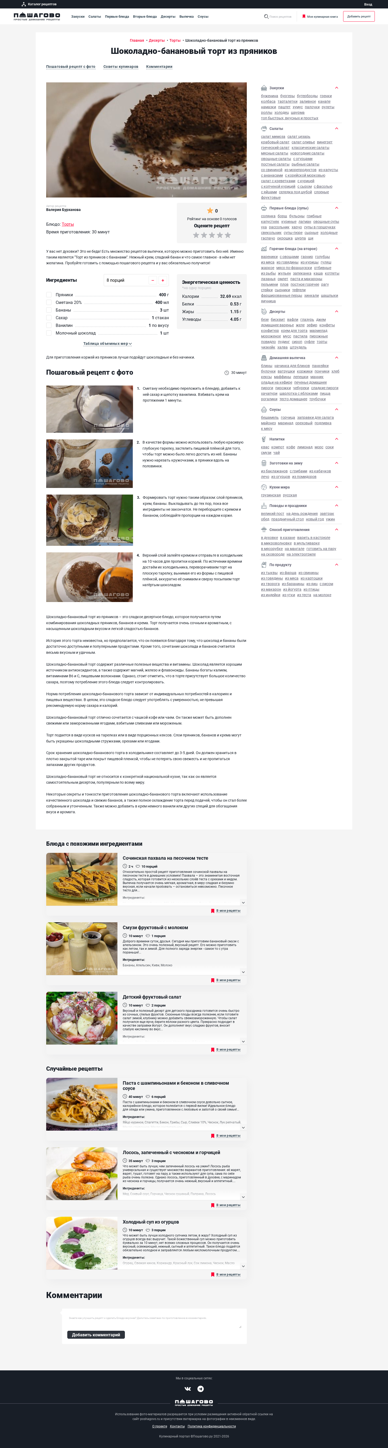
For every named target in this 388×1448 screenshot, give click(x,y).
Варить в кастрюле (313, 537)
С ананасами (272, 175)
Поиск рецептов (280, 16)
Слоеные (321, 191)
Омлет (283, 278)
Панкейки (320, 365)
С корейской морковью (305, 175)
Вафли (292, 319)
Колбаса (268, 101)
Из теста (304, 594)
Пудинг (284, 341)
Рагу (325, 284)
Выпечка (186, 16)
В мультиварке (307, 543)
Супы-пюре (293, 232)
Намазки (268, 106)
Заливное (308, 101)
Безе (265, 319)
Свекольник (271, 232)
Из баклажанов (274, 470)
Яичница (268, 300)
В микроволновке (276, 543)
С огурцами (303, 158)
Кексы (266, 376)
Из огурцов (280, 476)
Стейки (267, 289)
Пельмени (269, 284)
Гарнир (307, 256)
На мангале (294, 548)
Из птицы (311, 589)
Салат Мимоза (273, 136)
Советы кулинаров (121, 66)
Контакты (177, 1426)
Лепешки (300, 376)
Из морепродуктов (300, 169)
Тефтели (299, 289)
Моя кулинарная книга (322, 16)
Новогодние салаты (307, 153)
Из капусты (328, 169)
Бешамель (270, 417)
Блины (266, 365)
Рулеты (328, 106)
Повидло (268, 341)
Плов (284, 284)
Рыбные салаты (305, 164)
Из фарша (288, 572)
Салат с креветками (278, 180)
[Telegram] (200, 1389)
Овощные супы (326, 221)
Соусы (203, 16)
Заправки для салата (315, 417)
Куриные (288, 221)
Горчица (288, 417)
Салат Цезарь (298, 136)
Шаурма (298, 112)
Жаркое (267, 267)
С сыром (304, 186)
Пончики (322, 371)
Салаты (94, 16)
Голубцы (322, 256)
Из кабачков (320, 470)
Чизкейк (268, 347)
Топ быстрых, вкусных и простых (289, 117)
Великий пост (272, 513)
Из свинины (309, 572)
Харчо (297, 226)
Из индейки (270, 594)
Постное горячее (305, 284)
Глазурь (307, 319)
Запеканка (302, 273)
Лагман (305, 221)
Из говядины (288, 262)
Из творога (270, 583)
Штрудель (298, 347)
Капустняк (270, 221)
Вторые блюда (145, 16)
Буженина (269, 95)
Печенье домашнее (310, 382)
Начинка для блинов (292, 365)
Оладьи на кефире (276, 382)
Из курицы (310, 262)
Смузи (266, 452)
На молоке (322, 594)
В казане (287, 537)
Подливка (323, 422)
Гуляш (326, 262)
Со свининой (271, 169)
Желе (300, 324)
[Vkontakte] (187, 1389)
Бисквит (278, 319)
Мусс (287, 336)
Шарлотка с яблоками (299, 393)
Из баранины (293, 583)
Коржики (305, 371)
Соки (329, 446)
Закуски (77, 16)
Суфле (309, 341)
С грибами (298, 470)
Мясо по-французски (294, 267)
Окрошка (285, 238)
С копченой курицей (278, 186)
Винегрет (325, 141)
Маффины (282, 376)
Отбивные (322, 267)
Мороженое (271, 336)
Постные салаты (275, 164)
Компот (277, 446)
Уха (264, 226)
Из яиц (312, 583)
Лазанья (268, 278)
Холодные (329, 232)
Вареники (269, 256)
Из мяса (268, 262)
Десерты (168, 16)
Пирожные (319, 336)
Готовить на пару (321, 548)
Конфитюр (270, 330)
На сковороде (273, 554)
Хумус (298, 106)
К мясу (266, 428)
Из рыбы (268, 273)
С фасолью (323, 186)
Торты (322, 341)
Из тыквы (269, 572)
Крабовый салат (275, 141)
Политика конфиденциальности (212, 1426)
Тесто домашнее (293, 398)
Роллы (266, 112)
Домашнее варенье (277, 324)
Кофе (290, 446)
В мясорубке (272, 548)
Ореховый (304, 422)
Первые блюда (117, 16)
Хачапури (269, 393)
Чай (276, 452)
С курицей (305, 180)
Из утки (288, 594)
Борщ (282, 215)
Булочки (268, 371)
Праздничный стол (287, 518)
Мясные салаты (274, 153)
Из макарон (271, 589)
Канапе (324, 101)
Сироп (297, 341)
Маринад (285, 422)
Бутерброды (307, 95)
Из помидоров (304, 476)
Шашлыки (329, 295)
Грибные (314, 215)
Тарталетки (287, 101)
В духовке (269, 537)
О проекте (159, 1426)
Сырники (282, 289)
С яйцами (269, 191)
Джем (321, 319)
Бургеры (287, 95)
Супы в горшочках (319, 226)
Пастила (300, 336)
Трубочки (317, 398)
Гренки (326, 95)
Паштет (284, 106)
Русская (290, 494)
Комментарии (159, 66)
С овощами (289, 256)
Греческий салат (275, 147)
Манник (317, 376)
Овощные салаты (276, 158)
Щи (310, 238)
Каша (318, 273)
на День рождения (302, 513)
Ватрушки (286, 371)
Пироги (267, 387)
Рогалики (269, 398)
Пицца (325, 393)
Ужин (330, 518)
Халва (282, 347)
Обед (265, 518)
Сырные (311, 232)
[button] (107, 343)
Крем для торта (294, 330)
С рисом (326, 583)
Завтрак (327, 513)
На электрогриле (301, 554)
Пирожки (283, 387)
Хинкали (311, 295)
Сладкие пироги (324, 387)
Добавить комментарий (96, 1334)
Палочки (312, 106)
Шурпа (300, 238)
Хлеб (335, 371)
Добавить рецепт (359, 16)
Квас (265, 446)
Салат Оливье (303, 141)
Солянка (268, 215)
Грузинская (271, 494)
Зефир (312, 324)
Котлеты (332, 273)
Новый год (315, 518)
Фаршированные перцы (281, 295)
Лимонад (305, 446)
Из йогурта (292, 589)
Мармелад (318, 330)
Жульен (284, 273)
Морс (319, 446)
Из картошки (312, 578)
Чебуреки (301, 387)
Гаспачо (268, 238)
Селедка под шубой (295, 191)
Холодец (282, 112)
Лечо (265, 476)
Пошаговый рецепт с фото (71, 66)
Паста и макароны (306, 278)
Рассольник (279, 226)
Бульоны (297, 215)
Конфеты (327, 324)
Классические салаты (310, 147)
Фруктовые (271, 197)
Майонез (268, 422)
